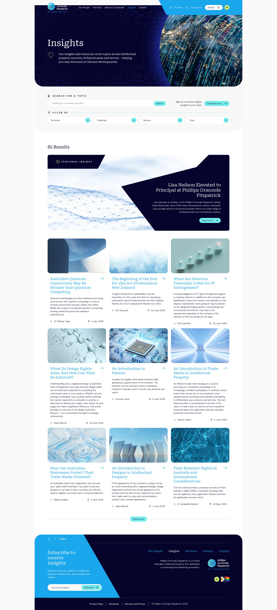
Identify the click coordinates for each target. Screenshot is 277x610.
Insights (131, 7)
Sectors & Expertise (114, 7)
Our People (84, 7)
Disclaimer (114, 604)
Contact (224, 551)
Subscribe (89, 587)
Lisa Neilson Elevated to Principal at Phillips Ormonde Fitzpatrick (188, 190)
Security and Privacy (135, 604)
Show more (138, 519)
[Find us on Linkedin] (226, 7)
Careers (143, 7)
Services (97, 7)
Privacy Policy (96, 604)
